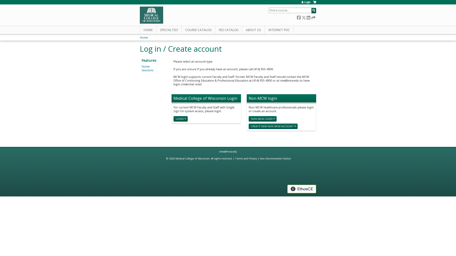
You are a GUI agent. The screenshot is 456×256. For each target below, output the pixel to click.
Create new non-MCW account (272, 126)
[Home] (151, 15)
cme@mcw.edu (228, 151)
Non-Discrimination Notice (275, 158)
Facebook (298, 17)
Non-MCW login (262, 119)
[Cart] (314, 3)
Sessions (147, 70)
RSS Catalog (229, 30)
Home (148, 30)
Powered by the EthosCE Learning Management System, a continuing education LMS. (301, 189)
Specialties (169, 30)
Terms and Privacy (246, 158)
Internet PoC (279, 30)
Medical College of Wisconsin (192, 158)
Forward (313, 17)
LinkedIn (308, 17)
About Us (253, 30)
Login (307, 2)
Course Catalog (198, 30)
